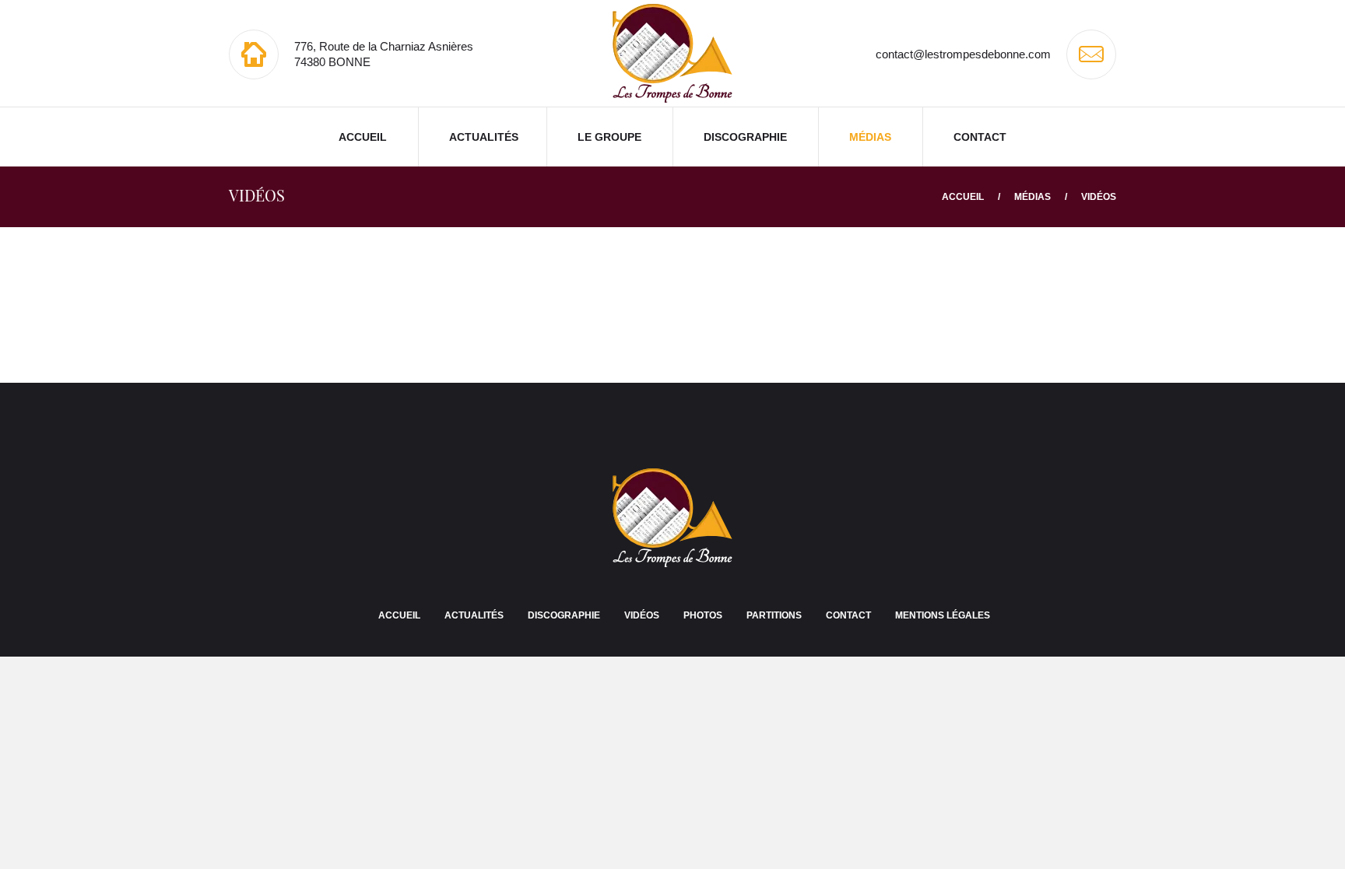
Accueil (363, 137)
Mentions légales (942, 615)
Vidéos (641, 615)
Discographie (745, 137)
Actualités (483, 137)
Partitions (774, 615)
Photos (702, 615)
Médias (870, 137)
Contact (979, 137)
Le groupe (609, 137)
